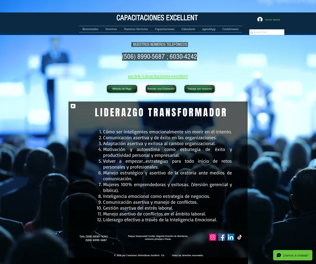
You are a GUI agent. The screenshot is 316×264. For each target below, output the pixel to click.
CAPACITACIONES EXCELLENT (157, 18)
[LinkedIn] (230, 237)
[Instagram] (212, 237)
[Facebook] (221, 237)
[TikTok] (239, 237)
